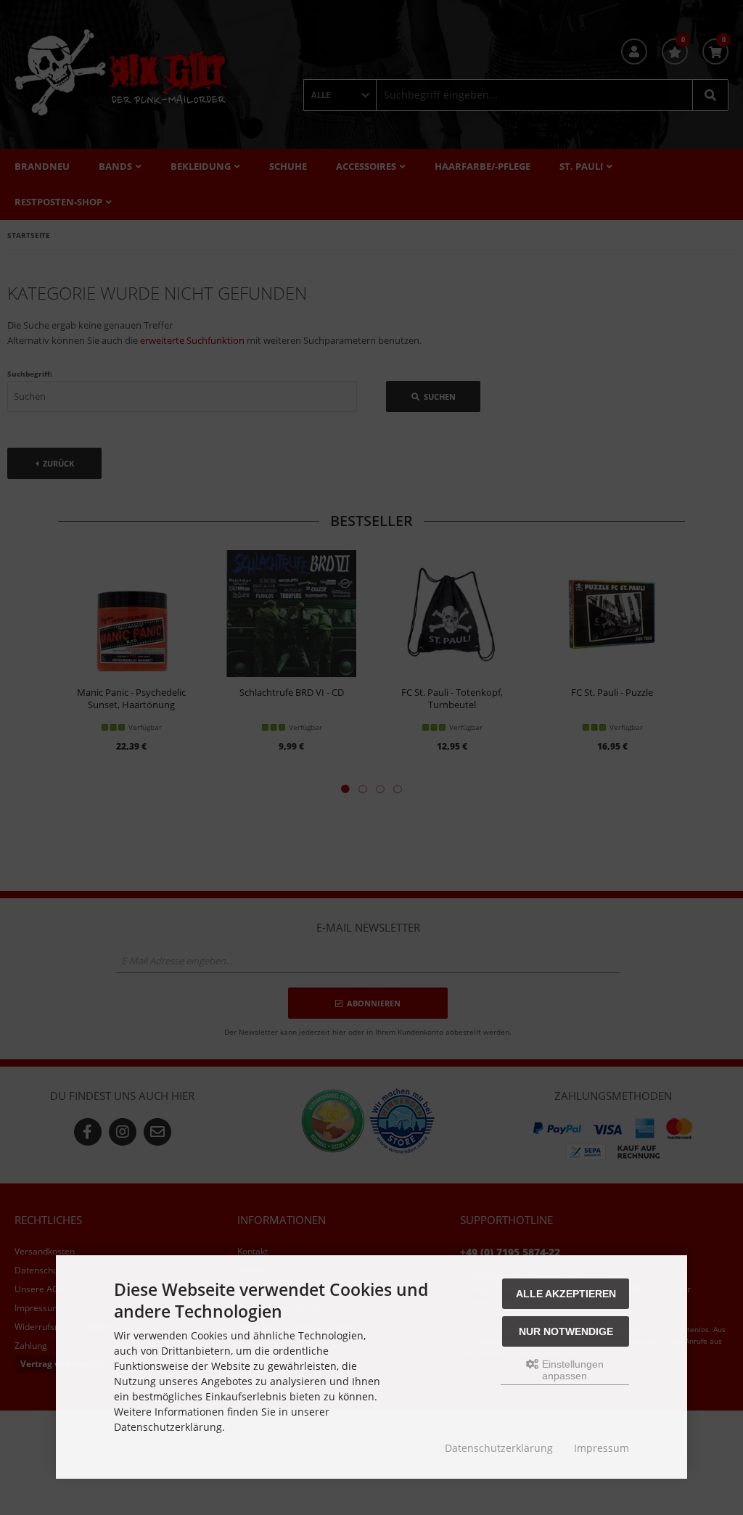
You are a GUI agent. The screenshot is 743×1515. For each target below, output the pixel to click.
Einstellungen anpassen (571, 1369)
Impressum (601, 1448)
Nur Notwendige (566, 1331)
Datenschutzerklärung (499, 1448)
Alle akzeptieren (566, 1294)
